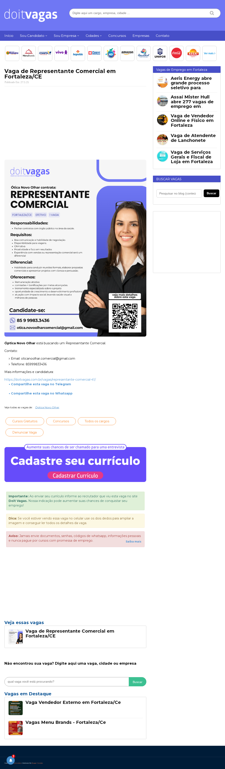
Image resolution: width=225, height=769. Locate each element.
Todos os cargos (97, 421)
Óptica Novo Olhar (47, 407)
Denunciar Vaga (24, 432)
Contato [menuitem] (162, 36)
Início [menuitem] (8, 36)
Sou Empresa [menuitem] (65, 36)
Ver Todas (75, 695)
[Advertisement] (75, 121)
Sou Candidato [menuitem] (32, 36)
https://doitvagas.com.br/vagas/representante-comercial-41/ (50, 380)
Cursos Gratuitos (24, 421)
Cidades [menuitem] (92, 36)
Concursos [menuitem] (117, 36)
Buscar (137, 682)
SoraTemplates (16, 763)
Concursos (61, 421)
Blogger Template (37, 763)
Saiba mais (133, 541)
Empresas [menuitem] (140, 36)
